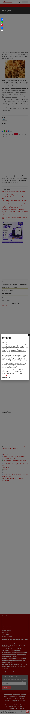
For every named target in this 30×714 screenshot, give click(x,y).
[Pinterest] (1, 25)
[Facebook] (1, 19)
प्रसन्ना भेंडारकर (6, 376)
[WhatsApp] (1, 22)
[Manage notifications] (27, 711)
